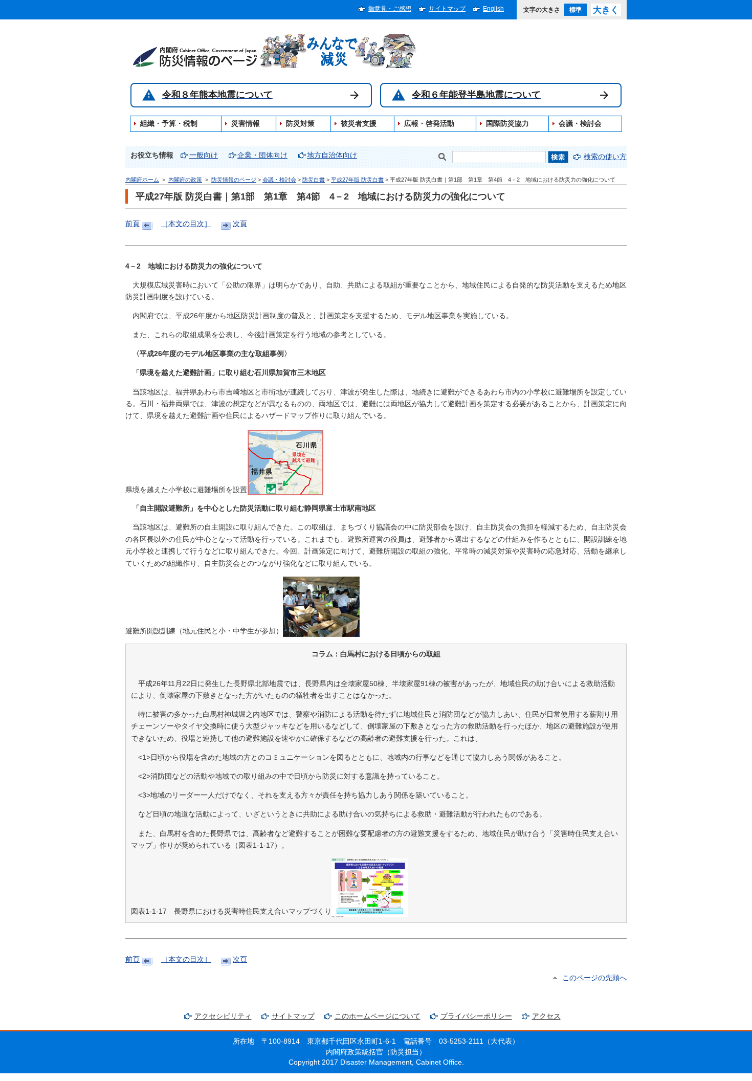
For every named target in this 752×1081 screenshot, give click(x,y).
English (493, 8)
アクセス (546, 1016)
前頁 (132, 224)
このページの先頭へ (594, 978)
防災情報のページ (233, 180)
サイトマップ (447, 8)
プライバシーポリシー (476, 1016)
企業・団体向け (262, 155)
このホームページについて (378, 1016)
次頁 (240, 224)
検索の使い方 (605, 157)
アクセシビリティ (223, 1016)
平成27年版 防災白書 (357, 180)
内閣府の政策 (185, 180)
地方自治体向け (332, 155)
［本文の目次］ (186, 224)
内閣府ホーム (142, 180)
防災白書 (313, 180)
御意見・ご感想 (389, 8)
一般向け (203, 155)
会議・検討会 (279, 180)
